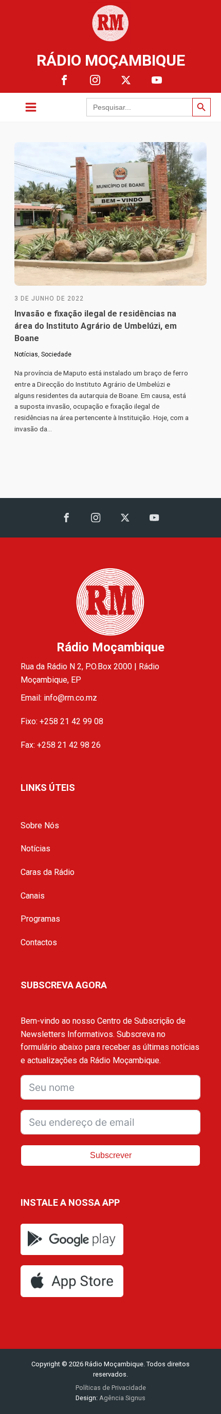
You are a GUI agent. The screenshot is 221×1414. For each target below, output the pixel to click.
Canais (33, 896)
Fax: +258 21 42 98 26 (61, 745)
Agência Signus (121, 1398)
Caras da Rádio (48, 872)
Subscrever (111, 1155)
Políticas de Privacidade (111, 1387)
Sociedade (56, 354)
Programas (40, 919)
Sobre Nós (40, 825)
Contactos (39, 942)
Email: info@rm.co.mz (59, 698)
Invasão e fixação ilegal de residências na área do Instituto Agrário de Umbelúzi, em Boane (95, 326)
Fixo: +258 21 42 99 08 (62, 721)
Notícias (26, 354)
